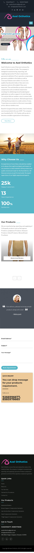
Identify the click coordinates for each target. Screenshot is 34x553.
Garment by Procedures (7, 492)
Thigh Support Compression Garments (11, 517)
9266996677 (10, 2)
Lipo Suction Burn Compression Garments (12, 511)
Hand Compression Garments (9, 514)
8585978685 (24, 2)
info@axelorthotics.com (18, 6)
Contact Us (4, 495)
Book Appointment (9, 368)
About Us (3, 486)
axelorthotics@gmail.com (17, 4)
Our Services (4, 489)
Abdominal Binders (6, 505)
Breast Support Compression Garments (12, 508)
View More (8, 121)
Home (2, 483)
